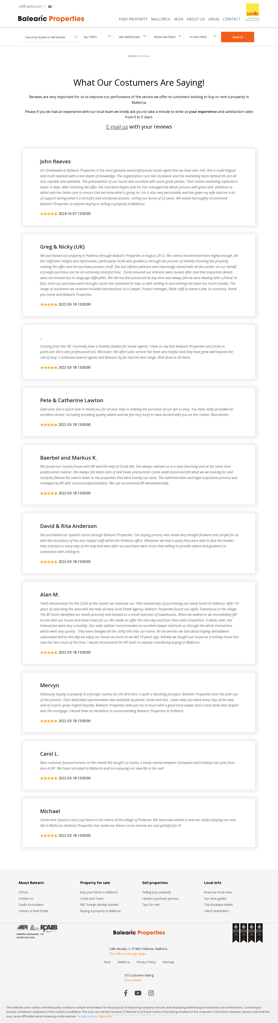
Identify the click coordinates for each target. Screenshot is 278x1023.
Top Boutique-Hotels (218, 904)
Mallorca (160, 19)
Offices (23, 892)
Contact (231, 19)
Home (132, 56)
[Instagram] (151, 993)
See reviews (132, 980)
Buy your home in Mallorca (98, 892)
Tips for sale (151, 904)
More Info (105, 1016)
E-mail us (117, 126)
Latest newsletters (216, 911)
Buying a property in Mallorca (100, 911)
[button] (50, 6)
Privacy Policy (146, 962)
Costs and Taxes (92, 898)
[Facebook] (125, 993)
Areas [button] (214, 19)
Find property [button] (133, 19)
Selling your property (156, 892)
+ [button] (30, 6)
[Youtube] (138, 993)
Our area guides (215, 898)
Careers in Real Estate (33, 911)
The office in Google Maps (127, 954)
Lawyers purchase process (160, 898)
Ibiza (179, 19)
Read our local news (218, 892)
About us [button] (196, 19)
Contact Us (25, 898)
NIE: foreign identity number (99, 904)
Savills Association (31, 904)
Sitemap (168, 962)
